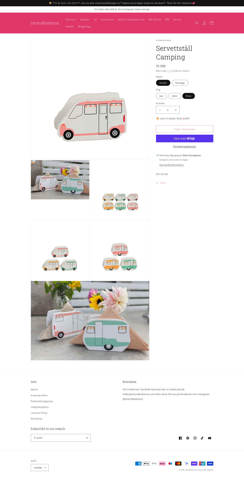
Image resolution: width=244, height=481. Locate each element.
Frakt (169, 70)
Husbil (163, 82)
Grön (175, 95)
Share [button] (163, 182)
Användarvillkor (39, 395)
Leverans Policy (39, 412)
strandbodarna (191, 470)
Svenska (38, 467)
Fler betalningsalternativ (184, 146)
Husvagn (180, 82)
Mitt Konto (36, 418)
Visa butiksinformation (171, 164)
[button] (197, 23)
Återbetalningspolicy (42, 401)
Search (34, 389)
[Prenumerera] (86, 438)
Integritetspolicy (39, 407)
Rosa (188, 95)
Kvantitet (160, 103)
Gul (161, 95)
